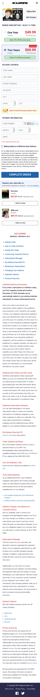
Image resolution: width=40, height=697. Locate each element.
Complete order (20, 174)
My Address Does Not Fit (15, 262)
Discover (7, 622)
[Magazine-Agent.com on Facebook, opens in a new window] (17, 693)
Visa (5, 616)
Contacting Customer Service (16, 254)
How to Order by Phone (14, 246)
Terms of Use (9, 689)
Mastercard (8, 613)
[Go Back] (3, 3)
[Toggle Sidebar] (37, 3)
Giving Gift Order (12, 250)
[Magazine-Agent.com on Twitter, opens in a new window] (23, 693)
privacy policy (32, 663)
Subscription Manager (13, 258)
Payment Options (12, 274)
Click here (6, 435)
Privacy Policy (20, 689)
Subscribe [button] (31, 12)
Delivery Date (10, 242)
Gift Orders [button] (31, 17)
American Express (10, 619)
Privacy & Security (12, 278)
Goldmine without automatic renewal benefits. (19, 501)
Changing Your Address (14, 270)
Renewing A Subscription (15, 266)
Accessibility (31, 689)
